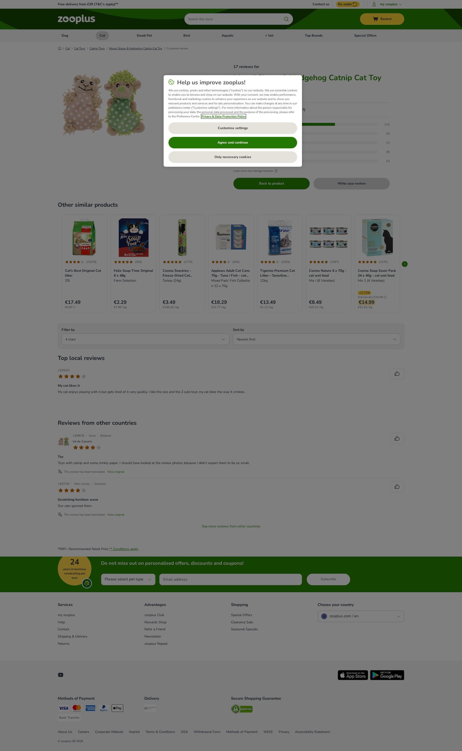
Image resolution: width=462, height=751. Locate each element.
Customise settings (233, 128)
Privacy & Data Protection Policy (223, 116)
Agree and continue (233, 142)
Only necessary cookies (232, 157)
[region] (233, 121)
